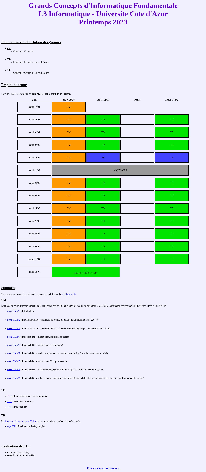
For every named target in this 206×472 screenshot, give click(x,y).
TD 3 (9, 407)
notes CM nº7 (13, 361)
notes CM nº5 (13, 345)
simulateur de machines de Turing (20, 421)
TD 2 (9, 401)
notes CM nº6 (13, 353)
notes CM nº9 (13, 378)
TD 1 (9, 396)
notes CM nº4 (13, 337)
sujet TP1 (11, 426)
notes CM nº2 (13, 319)
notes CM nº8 (13, 369)
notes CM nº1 (13, 311)
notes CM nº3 (13, 328)
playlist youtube (68, 294)
